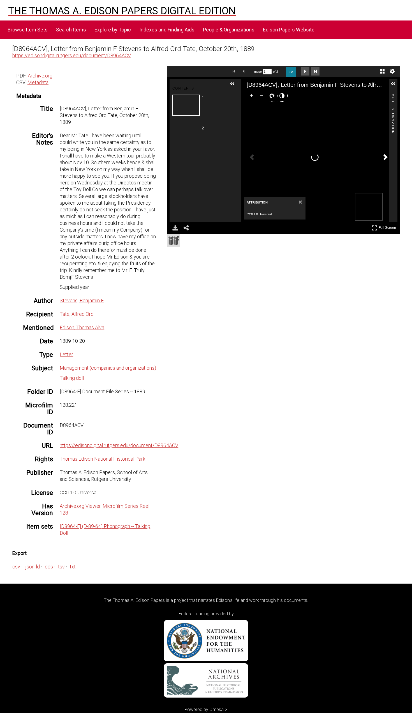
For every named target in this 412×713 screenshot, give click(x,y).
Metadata (37, 82)
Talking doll (72, 378)
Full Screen (388, 227)
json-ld (32, 567)
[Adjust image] (283, 97)
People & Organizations (228, 30)
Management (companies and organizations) (108, 368)
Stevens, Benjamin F (82, 300)
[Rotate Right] (273, 97)
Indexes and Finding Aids (167, 30)
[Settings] (392, 71)
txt (73, 567)
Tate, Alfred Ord (77, 314)
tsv (61, 567)
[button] (235, 86)
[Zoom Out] (263, 97)
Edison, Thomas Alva (82, 327)
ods (49, 567)
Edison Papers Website (288, 30)
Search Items (71, 30)
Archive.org (40, 76)
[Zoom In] (253, 97)
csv (16, 567)
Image (257, 71)
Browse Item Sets (28, 30)
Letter (66, 354)
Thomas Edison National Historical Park (102, 459)
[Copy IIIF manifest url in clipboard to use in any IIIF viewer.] (173, 240)
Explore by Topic (112, 30)
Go (291, 72)
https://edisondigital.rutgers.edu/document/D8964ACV (71, 55)
